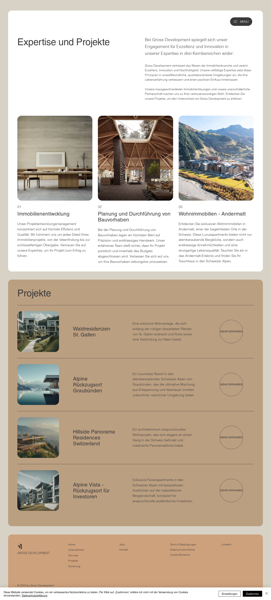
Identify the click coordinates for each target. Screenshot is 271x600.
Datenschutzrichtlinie (182, 549)
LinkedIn (226, 544)
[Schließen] (266, 593)
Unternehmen (76, 549)
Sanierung (74, 566)
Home (71, 544)
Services (73, 555)
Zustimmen (252, 594)
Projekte (73, 560)
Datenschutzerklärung (34, 595)
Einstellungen (229, 594)
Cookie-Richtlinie (180, 554)
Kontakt (123, 549)
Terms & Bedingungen (183, 544)
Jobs (122, 544)
